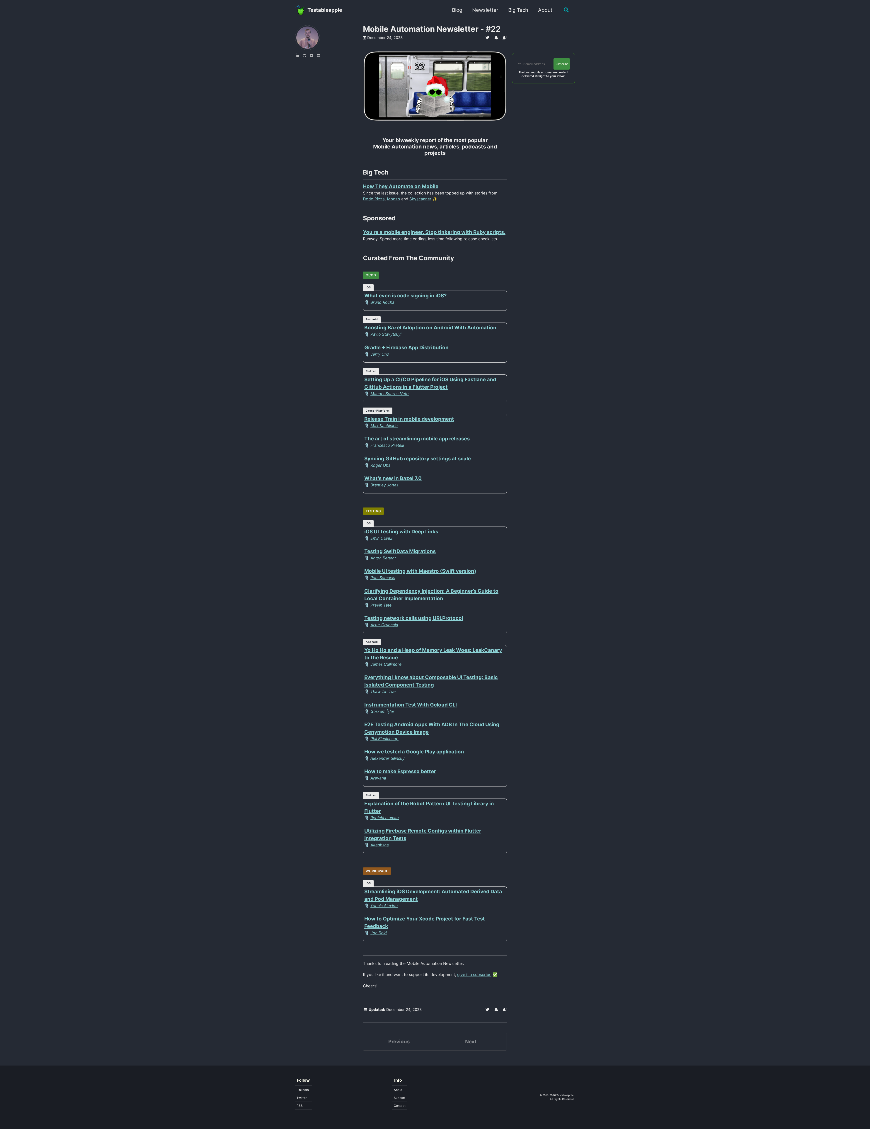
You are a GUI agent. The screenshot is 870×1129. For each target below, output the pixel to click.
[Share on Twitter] (487, 37)
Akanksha (379, 845)
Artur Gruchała (384, 624)
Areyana (378, 778)
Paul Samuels (382, 577)
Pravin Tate (381, 605)
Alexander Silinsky (387, 758)
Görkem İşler (382, 711)
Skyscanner (420, 199)
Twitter (302, 1098)
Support (399, 1098)
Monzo (393, 199)
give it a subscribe (474, 974)
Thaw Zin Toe (383, 691)
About (545, 10)
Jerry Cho (379, 354)
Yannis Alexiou (384, 905)
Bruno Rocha (382, 302)
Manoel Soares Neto (389, 393)
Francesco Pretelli (387, 445)
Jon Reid (378, 932)
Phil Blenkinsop (384, 738)
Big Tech (518, 10)
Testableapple (324, 10)
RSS (300, 1105)
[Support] (504, 37)
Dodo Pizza (374, 199)
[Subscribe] (496, 37)
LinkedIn (303, 1090)
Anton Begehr (383, 558)
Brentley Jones (384, 485)
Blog (457, 10)
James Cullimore (385, 664)
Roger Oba (380, 465)
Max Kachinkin (384, 425)
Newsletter (485, 10)
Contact (400, 1105)
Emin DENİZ (381, 538)
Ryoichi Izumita (384, 817)
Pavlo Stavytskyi (385, 334)
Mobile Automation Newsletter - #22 (432, 29)
